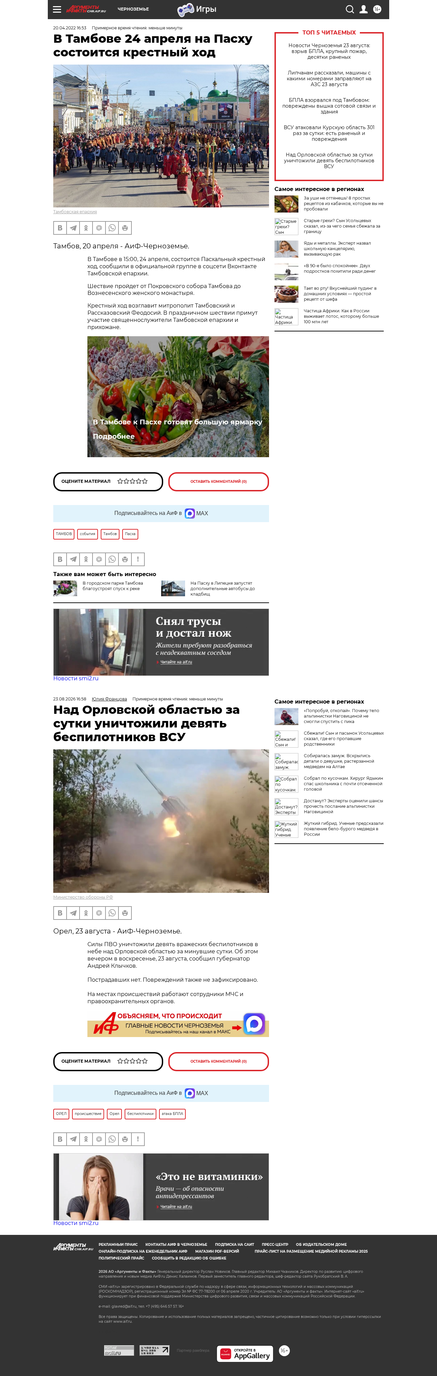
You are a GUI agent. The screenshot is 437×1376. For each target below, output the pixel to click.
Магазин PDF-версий (217, 1251)
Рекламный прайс (118, 1244)
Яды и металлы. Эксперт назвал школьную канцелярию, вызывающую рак (337, 249)
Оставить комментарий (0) (219, 481)
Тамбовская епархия (75, 211)
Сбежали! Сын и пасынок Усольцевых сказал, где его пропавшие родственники (344, 739)
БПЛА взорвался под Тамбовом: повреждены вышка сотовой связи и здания (329, 106)
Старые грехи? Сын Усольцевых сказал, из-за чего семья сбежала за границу (342, 226)
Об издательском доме (321, 1244)
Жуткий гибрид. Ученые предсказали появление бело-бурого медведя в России (343, 829)
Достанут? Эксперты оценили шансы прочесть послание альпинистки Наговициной (343, 806)
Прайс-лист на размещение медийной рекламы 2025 (311, 1251)
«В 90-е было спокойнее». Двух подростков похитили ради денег (340, 268)
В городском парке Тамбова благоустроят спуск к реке (113, 586)
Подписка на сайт (234, 1244)
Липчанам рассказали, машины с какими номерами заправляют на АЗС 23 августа (329, 78)
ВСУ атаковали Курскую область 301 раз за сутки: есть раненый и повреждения (329, 133)
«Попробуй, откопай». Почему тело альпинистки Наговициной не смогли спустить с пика (341, 716)
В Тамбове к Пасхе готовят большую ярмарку (177, 422)
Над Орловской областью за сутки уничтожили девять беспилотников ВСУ (329, 160)
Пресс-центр (275, 1244)
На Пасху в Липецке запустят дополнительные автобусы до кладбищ (223, 589)
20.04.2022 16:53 (69, 27)
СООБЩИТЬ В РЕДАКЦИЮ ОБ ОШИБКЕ (189, 1258)
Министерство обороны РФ (83, 897)
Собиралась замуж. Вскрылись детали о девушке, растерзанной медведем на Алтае (339, 761)
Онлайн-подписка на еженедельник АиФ (143, 1251)
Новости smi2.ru (76, 678)
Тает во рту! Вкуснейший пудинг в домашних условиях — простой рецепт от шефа (340, 294)
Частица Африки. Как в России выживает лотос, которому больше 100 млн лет (341, 316)
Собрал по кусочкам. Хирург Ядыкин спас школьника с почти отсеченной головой (343, 784)
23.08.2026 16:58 (69, 698)
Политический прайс (121, 1258)
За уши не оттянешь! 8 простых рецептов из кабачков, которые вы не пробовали (343, 203)
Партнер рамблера (193, 1350)
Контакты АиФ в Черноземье (176, 1244)
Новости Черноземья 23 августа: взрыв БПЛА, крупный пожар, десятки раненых (329, 51)
